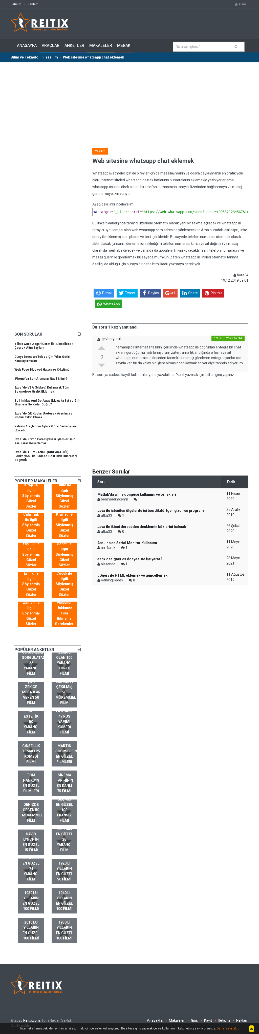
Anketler (74, 45)
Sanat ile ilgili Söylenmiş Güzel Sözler (64, 554)
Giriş (194, 1020)
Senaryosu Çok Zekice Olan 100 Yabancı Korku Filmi (65, 657)
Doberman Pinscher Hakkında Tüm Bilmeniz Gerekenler (64, 610)
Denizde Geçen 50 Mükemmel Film (32, 812)
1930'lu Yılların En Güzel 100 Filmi (31, 901)
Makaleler (100, 45)
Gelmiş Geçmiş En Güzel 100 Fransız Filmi (64, 807)
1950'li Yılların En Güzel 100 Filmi (64, 930)
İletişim (16, 4)
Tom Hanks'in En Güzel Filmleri (31, 783)
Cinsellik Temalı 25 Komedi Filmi (31, 754)
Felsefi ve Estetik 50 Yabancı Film (31, 719)
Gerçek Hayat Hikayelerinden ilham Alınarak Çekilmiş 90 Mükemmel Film (66, 681)
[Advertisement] (129, 100)
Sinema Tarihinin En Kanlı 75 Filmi (64, 783)
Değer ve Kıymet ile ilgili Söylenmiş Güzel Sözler (64, 522)
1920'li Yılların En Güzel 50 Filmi (64, 871)
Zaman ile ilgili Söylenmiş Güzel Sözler (31, 613)
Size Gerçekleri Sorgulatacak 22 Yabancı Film (33, 660)
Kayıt (208, 1020)
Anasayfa (27, 45)
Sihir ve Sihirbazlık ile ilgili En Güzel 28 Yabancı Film (66, 834)
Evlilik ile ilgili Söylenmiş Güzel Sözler (31, 584)
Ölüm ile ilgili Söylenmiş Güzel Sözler (64, 495)
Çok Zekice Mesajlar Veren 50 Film (31, 692)
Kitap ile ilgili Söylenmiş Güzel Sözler (31, 495)
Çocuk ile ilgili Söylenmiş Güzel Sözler (64, 584)
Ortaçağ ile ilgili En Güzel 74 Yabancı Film (31, 866)
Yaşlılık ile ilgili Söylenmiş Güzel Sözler (31, 554)
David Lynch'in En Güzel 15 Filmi (31, 842)
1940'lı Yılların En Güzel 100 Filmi (64, 901)
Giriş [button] (242, 4)
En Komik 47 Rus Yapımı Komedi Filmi (64, 721)
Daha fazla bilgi (227, 1028)
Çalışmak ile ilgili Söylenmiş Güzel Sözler (31, 525)
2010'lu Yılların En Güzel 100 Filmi (31, 930)
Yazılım (100, 151)
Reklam (33, 4)
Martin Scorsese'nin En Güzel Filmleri (66, 754)
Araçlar (50, 45)
